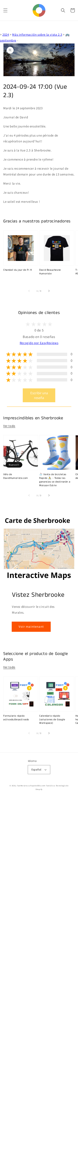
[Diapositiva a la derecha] (49, 291)
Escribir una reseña (39, 395)
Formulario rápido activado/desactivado (16, 717)
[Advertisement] (39, 978)
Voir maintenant (31, 626)
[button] (5, 10)
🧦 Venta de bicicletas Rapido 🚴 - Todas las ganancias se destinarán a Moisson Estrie (54, 480)
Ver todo (9, 426)
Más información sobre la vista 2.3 (37, 34)
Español (36, 769)
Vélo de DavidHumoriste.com (15, 476)
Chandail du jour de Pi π (17, 270)
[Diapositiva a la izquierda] (29, 291)
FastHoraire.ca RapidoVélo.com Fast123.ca (36, 785)
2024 (5, 34)
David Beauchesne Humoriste (50, 271)
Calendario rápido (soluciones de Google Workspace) (52, 719)
